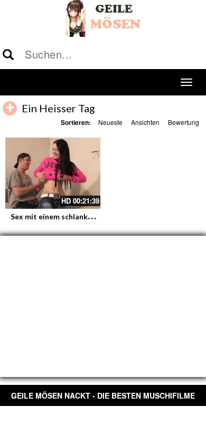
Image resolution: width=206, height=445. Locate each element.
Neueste (110, 122)
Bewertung (183, 122)
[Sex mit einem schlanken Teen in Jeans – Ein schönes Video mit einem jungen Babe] (52, 173)
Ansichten (145, 122)
